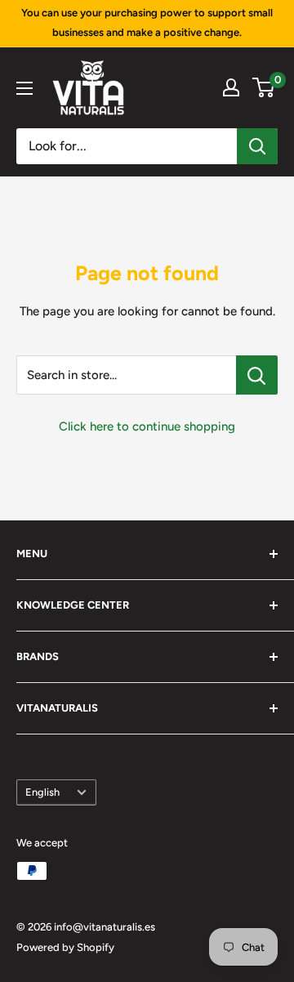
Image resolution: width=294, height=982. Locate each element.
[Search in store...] (257, 375)
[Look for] (257, 146)
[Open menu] (24, 88)
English (42, 792)
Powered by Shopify (65, 947)
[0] (264, 87)
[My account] (231, 87)
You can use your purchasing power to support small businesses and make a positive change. (147, 22)
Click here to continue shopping (147, 426)
